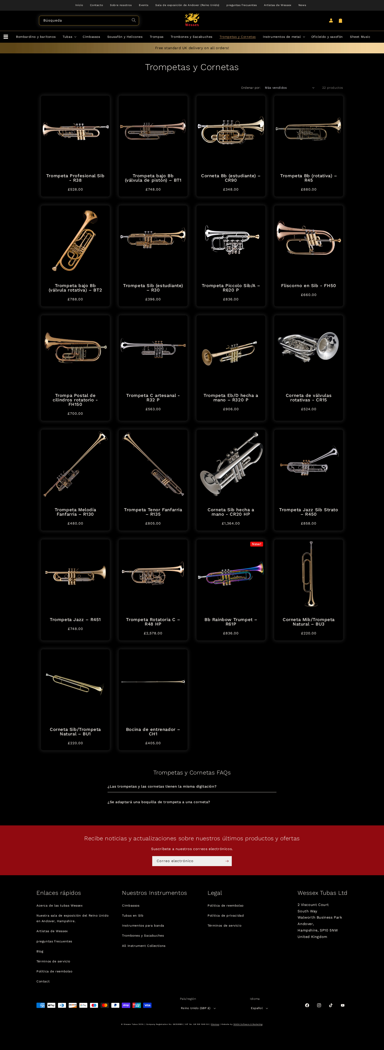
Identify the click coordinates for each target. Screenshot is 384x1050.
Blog (39, 951)
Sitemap (215, 1024)
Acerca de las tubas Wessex (59, 905)
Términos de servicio (53, 961)
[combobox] (89, 21)
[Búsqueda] (134, 20)
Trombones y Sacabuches (143, 935)
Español (257, 1008)
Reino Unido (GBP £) (196, 1008)
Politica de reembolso (54, 971)
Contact (43, 981)
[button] (6, 37)
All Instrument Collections (144, 945)
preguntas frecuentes (54, 941)
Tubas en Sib (132, 915)
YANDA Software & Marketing (247, 1024)
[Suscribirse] (227, 861)
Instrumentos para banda (143, 925)
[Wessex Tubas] (192, 19)
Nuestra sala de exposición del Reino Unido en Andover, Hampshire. (72, 918)
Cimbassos (130, 905)
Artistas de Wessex (52, 931)
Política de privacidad (226, 915)
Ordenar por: (250, 87)
